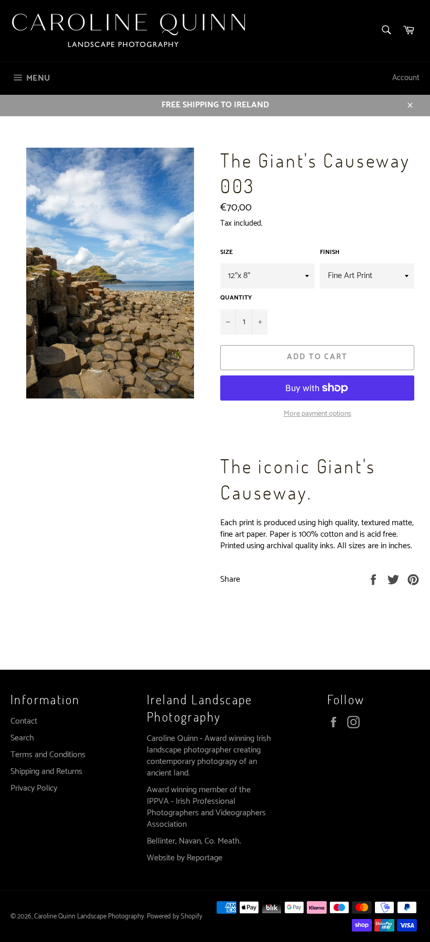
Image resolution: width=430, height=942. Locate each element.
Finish (329, 252)
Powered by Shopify (174, 916)
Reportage (204, 858)
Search (22, 738)
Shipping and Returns (46, 771)
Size (226, 252)
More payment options (317, 414)
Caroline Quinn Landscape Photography (89, 916)
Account (406, 77)
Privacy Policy (33, 788)
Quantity (236, 298)
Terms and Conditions (47, 755)
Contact (23, 721)
